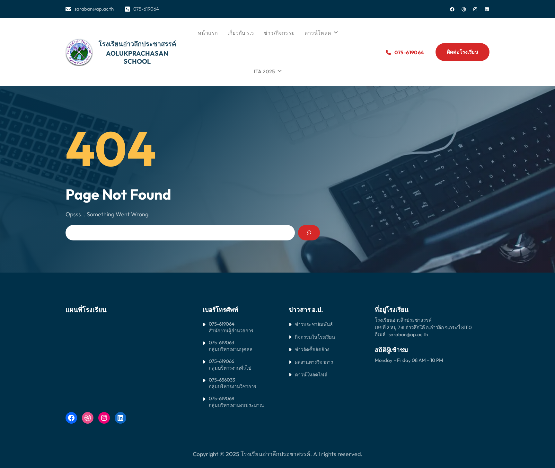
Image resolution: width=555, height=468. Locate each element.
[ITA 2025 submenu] (278, 69)
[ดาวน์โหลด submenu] (335, 31)
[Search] (309, 232)
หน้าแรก (208, 33)
